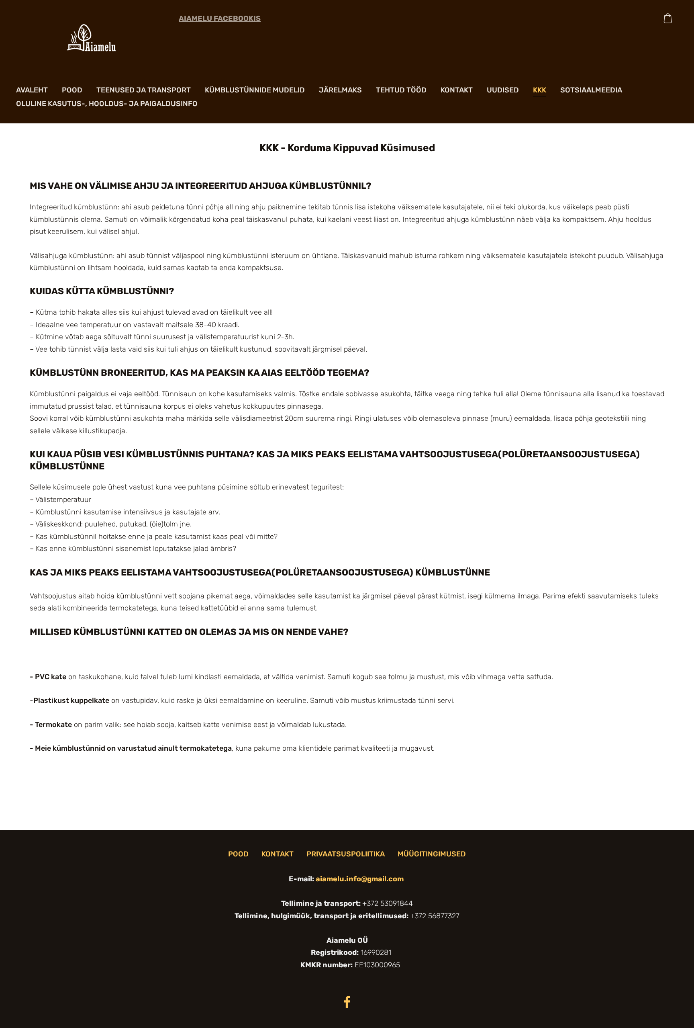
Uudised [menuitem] (503, 90)
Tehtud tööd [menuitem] (401, 90)
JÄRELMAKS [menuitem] (340, 90)
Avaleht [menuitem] (32, 90)
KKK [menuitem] (539, 90)
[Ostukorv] (668, 18)
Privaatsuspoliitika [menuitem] (345, 854)
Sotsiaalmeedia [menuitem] (591, 90)
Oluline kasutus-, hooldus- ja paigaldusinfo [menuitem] (107, 103)
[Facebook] (347, 1002)
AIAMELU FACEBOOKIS (220, 18)
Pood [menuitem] (72, 90)
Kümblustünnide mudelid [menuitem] (255, 90)
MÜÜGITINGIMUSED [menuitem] (432, 854)
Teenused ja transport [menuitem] (143, 90)
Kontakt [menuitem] (457, 90)
